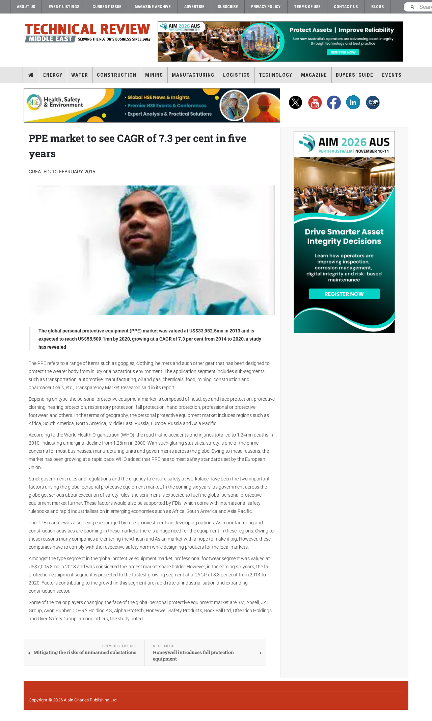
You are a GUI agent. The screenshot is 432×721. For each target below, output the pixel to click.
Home (31, 75)
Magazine (314, 75)
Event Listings (64, 6)
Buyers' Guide (354, 75)
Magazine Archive (153, 6)
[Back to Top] (5, 715)
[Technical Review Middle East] (88, 34)
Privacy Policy (265, 6)
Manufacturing (193, 75)
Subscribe (228, 6)
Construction (116, 75)
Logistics (236, 75)
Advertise (194, 6)
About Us (26, 6)
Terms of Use (307, 6)
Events (392, 75)
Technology (275, 75)
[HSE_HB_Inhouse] (152, 105)
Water (79, 75)
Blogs (377, 6)
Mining (154, 75)
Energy (52, 75)
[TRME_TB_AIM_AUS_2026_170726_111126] (280, 41)
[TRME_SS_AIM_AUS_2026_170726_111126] (344, 232)
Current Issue (107, 6)
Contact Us (346, 6)
